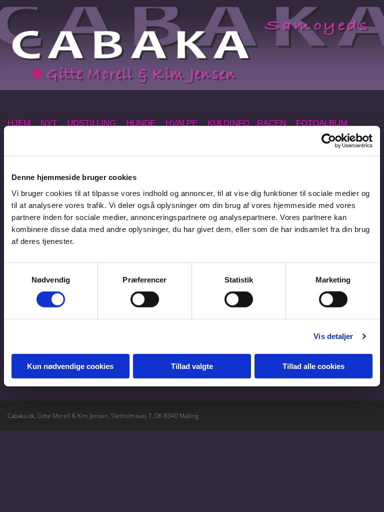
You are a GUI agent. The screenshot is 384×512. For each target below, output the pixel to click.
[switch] (144, 300)
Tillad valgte (192, 366)
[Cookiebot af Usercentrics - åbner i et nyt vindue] (328, 141)
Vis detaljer (333, 336)
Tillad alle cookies (313, 366)
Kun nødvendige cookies (70, 366)
